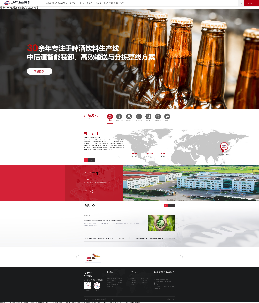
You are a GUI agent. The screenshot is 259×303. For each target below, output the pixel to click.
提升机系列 (144, 280)
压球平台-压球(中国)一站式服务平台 (133, 302)
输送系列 (133, 278)
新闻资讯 (89, 3)
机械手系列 (133, 282)
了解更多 (91, 160)
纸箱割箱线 (144, 282)
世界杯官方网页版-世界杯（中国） (45, 302)
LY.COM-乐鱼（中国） (33, 302)
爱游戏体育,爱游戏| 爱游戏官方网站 (19, 7)
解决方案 (98, 3)
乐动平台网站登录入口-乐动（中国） (101, 302)
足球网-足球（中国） (89, 302)
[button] (92, 192)
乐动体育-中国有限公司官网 (22, 302)
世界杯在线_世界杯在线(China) (78, 302)
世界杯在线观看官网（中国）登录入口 (8, 302)
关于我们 (72, 3)
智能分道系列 (134, 280)
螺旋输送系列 (144, 278)
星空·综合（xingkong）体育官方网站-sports (62, 302)
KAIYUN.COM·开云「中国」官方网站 (117, 302)
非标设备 (133, 284)
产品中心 (81, 3)
